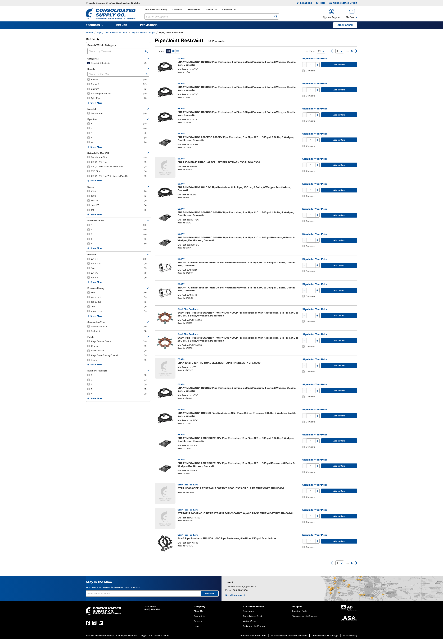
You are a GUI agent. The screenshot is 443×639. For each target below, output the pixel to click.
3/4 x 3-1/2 (119, 263)
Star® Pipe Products (119, 93)
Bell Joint (119, 331)
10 (119, 137)
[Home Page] (110, 13)
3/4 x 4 (119, 259)
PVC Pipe (119, 171)
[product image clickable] (165, 67)
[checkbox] (88, 63)
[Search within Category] (146, 51)
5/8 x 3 (119, 277)
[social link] (88, 622)
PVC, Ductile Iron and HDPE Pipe (119, 166)
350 (119, 292)
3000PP (119, 205)
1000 (119, 196)
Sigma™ (119, 89)
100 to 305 (119, 311)
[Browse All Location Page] (332, 588)
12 (119, 142)
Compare (310, 70)
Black (119, 360)
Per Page (310, 51)
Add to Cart (339, 64)
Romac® (119, 84)
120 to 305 (119, 297)
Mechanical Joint (119, 326)
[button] (331, 14)
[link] (332, 51)
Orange (119, 346)
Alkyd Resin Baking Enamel (119, 355)
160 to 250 (119, 302)
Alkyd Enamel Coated (119, 341)
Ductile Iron (119, 113)
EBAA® (119, 79)
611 (119, 210)
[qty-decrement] (304, 64)
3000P (119, 200)
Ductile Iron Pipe (119, 157)
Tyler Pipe (119, 98)
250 (119, 306)
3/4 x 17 (119, 273)
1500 (119, 191)
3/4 (119, 268)
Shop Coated (119, 350)
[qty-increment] (317, 64)
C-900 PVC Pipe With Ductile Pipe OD (119, 176)
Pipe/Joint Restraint (119, 63)
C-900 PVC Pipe (119, 162)
